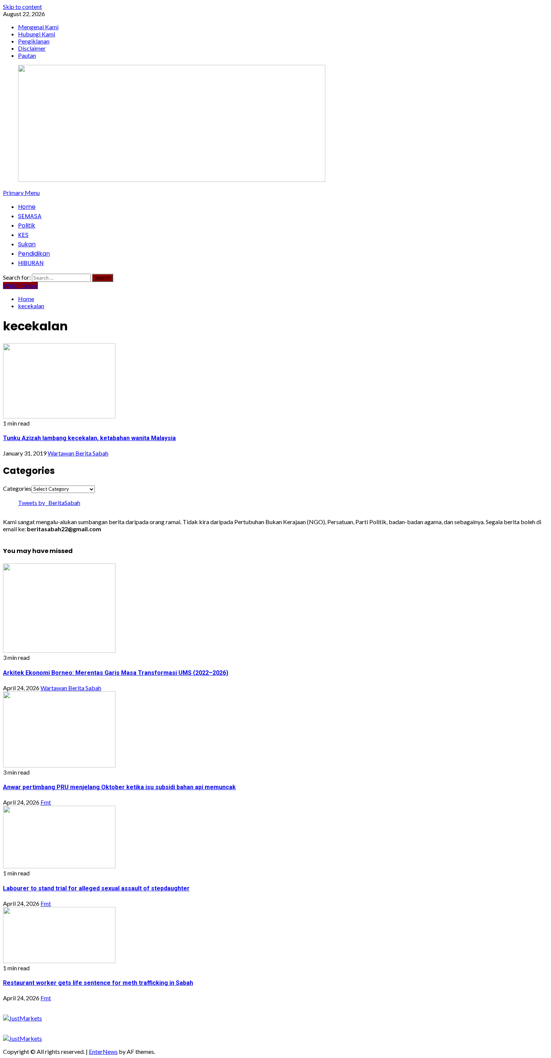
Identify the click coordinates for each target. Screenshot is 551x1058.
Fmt (45, 802)
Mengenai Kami (38, 26)
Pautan (27, 55)
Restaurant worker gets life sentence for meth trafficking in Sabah (98, 982)
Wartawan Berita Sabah (78, 453)
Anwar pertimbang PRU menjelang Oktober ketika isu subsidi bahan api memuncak (119, 787)
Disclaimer (32, 48)
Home (27, 206)
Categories (17, 488)
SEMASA (30, 216)
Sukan (27, 244)
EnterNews (103, 1051)
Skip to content (22, 6)
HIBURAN (30, 263)
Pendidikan (34, 253)
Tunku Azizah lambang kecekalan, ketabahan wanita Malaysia (89, 438)
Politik (26, 225)
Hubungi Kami (36, 33)
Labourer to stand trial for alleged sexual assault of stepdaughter (96, 888)
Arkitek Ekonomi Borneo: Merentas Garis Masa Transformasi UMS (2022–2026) (115, 672)
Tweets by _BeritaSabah (49, 502)
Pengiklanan (33, 41)
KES (23, 235)
